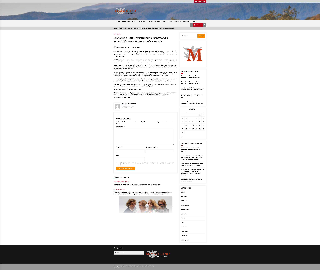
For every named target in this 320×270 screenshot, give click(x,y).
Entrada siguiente (120, 177)
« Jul (182, 136)
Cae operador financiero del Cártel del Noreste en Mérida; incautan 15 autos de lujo (192, 95)
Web (117, 155)
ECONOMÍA (142, 21)
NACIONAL (117, 21)
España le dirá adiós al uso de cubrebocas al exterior (137, 185)
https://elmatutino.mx (128, 107)
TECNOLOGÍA (177, 21)
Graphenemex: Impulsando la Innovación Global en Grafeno (191, 149)
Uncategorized (185, 240)
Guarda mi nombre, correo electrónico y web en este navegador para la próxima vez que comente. (146, 164)
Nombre (119, 147)
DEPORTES (149, 21)
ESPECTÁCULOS (187, 21)
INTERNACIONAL (126, 21)
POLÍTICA (134, 21)
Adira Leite (184, 155)
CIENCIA (170, 21)
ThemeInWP (117, 268)
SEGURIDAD (157, 21)
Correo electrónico (152, 147)
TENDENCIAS (196, 21)
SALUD (164, 21)
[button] (191, 25)
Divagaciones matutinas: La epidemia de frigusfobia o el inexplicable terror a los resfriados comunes (192, 157)
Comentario (120, 126)
